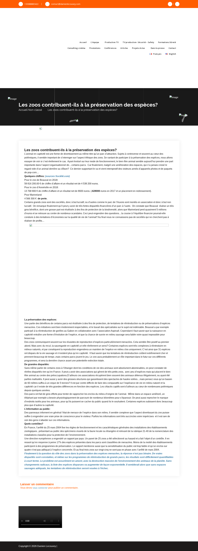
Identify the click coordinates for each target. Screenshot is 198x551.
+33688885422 (31, 3)
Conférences (110, 48)
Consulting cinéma (76, 48)
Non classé (35, 109)
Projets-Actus (138, 48)
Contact (172, 48)
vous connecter (40, 487)
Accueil (83, 42)
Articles (124, 48)
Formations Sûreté (167, 42)
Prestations (94, 48)
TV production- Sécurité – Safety (138, 42)
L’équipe (95, 42)
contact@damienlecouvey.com (65, 3)
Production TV (112, 42)
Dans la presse (158, 48)
